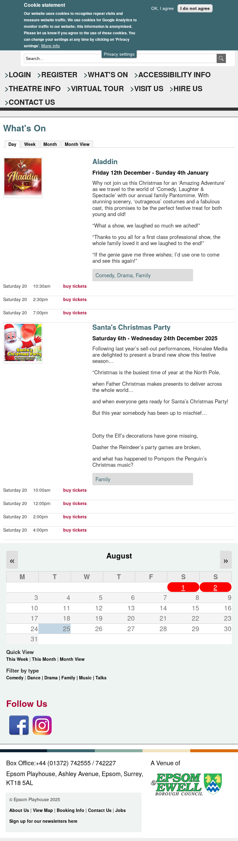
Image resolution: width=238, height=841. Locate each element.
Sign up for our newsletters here (43, 821)
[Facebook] (19, 733)
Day (14, 144)
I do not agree (195, 8)
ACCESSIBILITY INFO (174, 74)
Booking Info (70, 810)
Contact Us (100, 810)
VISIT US (148, 88)
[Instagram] (42, 733)
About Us (19, 810)
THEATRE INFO (35, 88)
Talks (101, 677)
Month (50, 144)
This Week (17, 659)
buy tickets (75, 286)
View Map (43, 810)
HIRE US (188, 88)
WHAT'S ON (108, 74)
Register (59, 74)
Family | (70, 677)
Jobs (120, 810)
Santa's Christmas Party (131, 327)
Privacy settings (119, 54)
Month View (77, 144)
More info (50, 45)
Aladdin (105, 161)
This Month (44, 659)
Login (20, 74)
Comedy (15, 677)
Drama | (52, 677)
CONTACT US (32, 102)
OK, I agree (162, 8)
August (119, 555)
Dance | (35, 677)
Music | (87, 677)
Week (30, 144)
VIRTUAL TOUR (97, 88)
